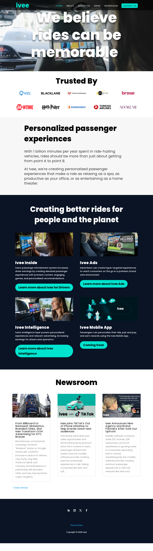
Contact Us (130, 5)
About (70, 6)
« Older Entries (20, 487)
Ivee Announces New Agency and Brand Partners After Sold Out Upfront (121, 427)
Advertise (84, 6)
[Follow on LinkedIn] (68, 510)
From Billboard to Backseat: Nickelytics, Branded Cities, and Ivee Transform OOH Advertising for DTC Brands (29, 430)
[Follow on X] (80, 510)
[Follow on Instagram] (74, 510)
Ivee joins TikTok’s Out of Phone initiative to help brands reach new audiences (76, 427)
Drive (97, 6)
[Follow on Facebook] (86, 510)
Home (59, 6)
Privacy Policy (77, 525)
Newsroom (111, 6)
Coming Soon (93, 345)
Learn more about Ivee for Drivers (44, 287)
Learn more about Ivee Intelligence (36, 351)
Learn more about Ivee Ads (103, 284)
